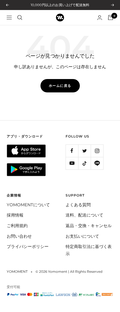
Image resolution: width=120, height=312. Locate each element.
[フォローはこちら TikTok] (84, 163)
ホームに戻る (60, 85)
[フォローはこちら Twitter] (84, 150)
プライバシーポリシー (28, 246)
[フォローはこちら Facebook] (72, 150)
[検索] (19, 17)
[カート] (110, 17)
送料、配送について (84, 215)
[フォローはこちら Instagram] (97, 150)
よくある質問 (78, 204)
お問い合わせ (19, 236)
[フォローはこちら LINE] (97, 163)
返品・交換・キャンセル (89, 225)
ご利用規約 (17, 225)
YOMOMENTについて (28, 204)
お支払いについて (82, 236)
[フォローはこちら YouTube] (72, 163)
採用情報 (15, 215)
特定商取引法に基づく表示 (89, 250)
